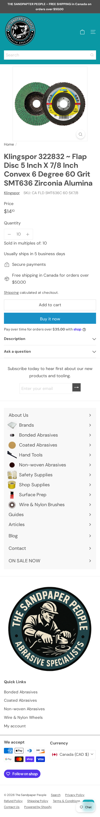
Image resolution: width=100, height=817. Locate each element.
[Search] (92, 55)
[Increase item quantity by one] (27, 234)
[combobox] (50, 55)
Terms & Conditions (66, 801)
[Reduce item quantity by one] (9, 234)
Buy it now (50, 319)
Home (9, 144)
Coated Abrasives (20, 700)
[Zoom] (80, 134)
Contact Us (12, 807)
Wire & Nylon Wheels (23, 717)
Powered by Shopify (38, 807)
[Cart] (82, 32)
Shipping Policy (37, 801)
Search (55, 795)
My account (15, 725)
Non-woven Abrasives (24, 708)
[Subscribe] (76, 387)
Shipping (11, 292)
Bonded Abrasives (21, 692)
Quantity (12, 223)
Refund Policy (13, 801)
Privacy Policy (74, 795)
